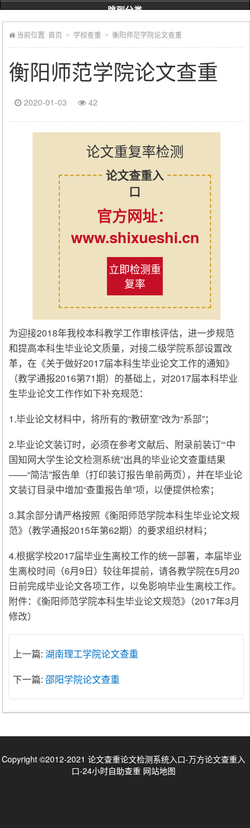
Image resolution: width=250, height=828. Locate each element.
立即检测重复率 (135, 276)
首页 (55, 35)
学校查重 (87, 35)
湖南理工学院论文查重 (91, 653)
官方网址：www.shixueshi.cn (135, 226)
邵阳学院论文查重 (82, 679)
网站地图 (159, 770)
